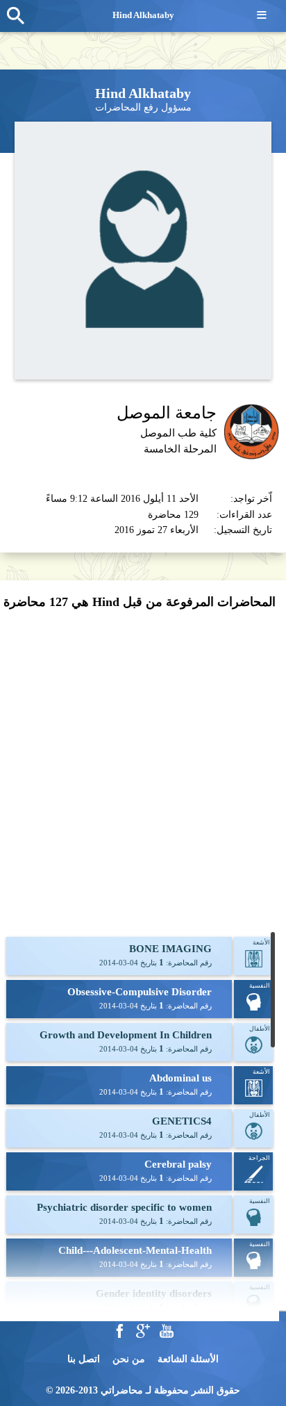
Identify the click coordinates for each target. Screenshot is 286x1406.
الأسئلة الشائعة (188, 1359)
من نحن (128, 1359)
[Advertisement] (143, 771)
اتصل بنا (83, 1359)
